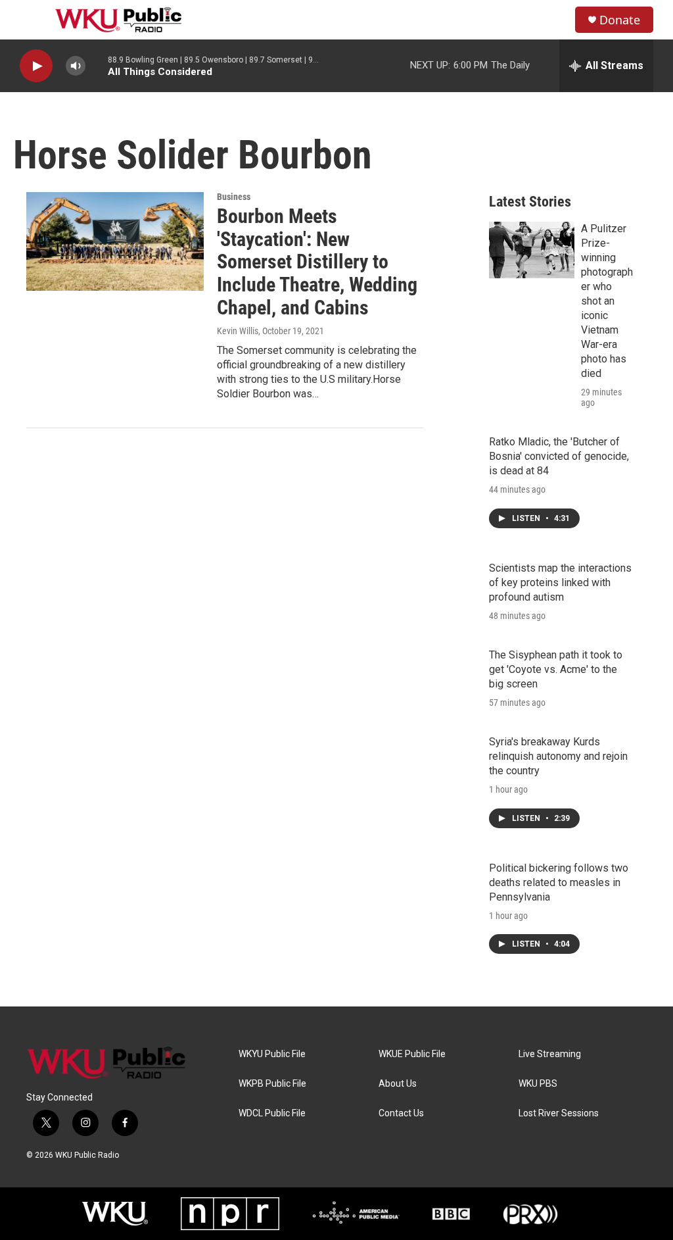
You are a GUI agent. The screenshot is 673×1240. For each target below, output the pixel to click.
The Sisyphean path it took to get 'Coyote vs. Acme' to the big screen (555, 669)
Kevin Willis (237, 331)
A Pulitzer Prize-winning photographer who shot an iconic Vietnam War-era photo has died (607, 301)
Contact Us (401, 1113)
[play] (36, 66)
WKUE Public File (412, 1054)
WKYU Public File (272, 1054)
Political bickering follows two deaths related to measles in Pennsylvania (558, 882)
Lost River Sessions (559, 1113)
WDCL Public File (272, 1113)
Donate (619, 20)
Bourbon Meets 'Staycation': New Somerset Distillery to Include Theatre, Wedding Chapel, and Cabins (317, 262)
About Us (398, 1084)
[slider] (97, 65)
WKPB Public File (272, 1084)
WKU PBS (538, 1084)
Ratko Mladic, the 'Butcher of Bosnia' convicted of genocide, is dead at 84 (559, 456)
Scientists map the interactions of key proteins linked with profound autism (560, 582)
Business (233, 196)
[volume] (75, 66)
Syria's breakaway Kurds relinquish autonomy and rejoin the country (558, 756)
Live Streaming (550, 1054)
